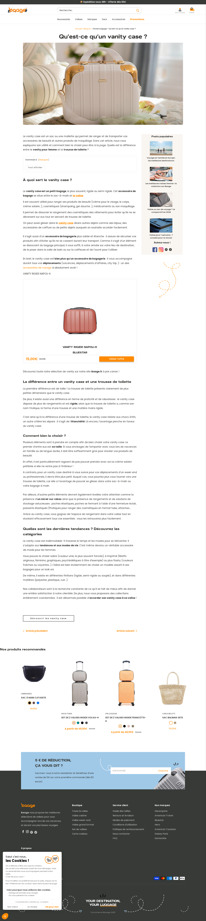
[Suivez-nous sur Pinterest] (166, 249)
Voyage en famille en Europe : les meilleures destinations (161, 159)
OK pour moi (51, 906)
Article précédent (37, 631)
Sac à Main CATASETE (33, 697)
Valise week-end (81, 820)
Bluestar (159, 820)
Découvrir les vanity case (48, 618)
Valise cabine (79, 815)
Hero (157, 824)
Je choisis (32, 906)
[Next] (201, 695)
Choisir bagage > (101, 28)
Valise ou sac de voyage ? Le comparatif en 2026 (161, 210)
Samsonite (160, 838)
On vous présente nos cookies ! (22, 895)
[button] (5, 916)
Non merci (12, 906)
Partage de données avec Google (23, 893)
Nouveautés (63, 19)
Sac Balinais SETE (172, 717)
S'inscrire (163, 770)
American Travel (164, 815)
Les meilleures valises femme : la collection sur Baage (161, 185)
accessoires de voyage (37, 267)
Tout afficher (35, 167)
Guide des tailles (121, 811)
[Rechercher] (137, 10)
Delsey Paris (161, 833)
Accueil (78, 28)
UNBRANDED (26, 693)
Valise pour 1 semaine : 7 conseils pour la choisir (161, 236)
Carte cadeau (79, 833)
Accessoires (118, 19)
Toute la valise (80, 811)
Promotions (137, 19)
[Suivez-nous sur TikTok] (170, 249)
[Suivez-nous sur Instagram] (161, 250)
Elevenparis (161, 811)
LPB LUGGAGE (111, 713)
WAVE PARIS (66, 713)
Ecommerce (96, 912)
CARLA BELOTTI (168, 713)
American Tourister (165, 829)
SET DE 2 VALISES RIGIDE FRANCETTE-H (125, 719)
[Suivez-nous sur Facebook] (154, 249)
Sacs (104, 19)
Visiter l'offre (116, 359)
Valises (79, 19)
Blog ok (87, 28)
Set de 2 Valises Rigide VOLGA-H (80, 717)
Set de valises (79, 829)
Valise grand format (83, 824)
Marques (92, 19)
